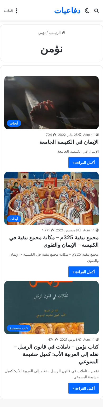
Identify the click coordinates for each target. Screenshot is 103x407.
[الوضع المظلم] (87, 12)
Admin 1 (89, 135)
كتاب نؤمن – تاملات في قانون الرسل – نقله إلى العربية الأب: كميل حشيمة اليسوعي (56, 354)
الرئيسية (55, 33)
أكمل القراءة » (83, 162)
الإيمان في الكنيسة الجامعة (69, 142)
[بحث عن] (96, 12)
